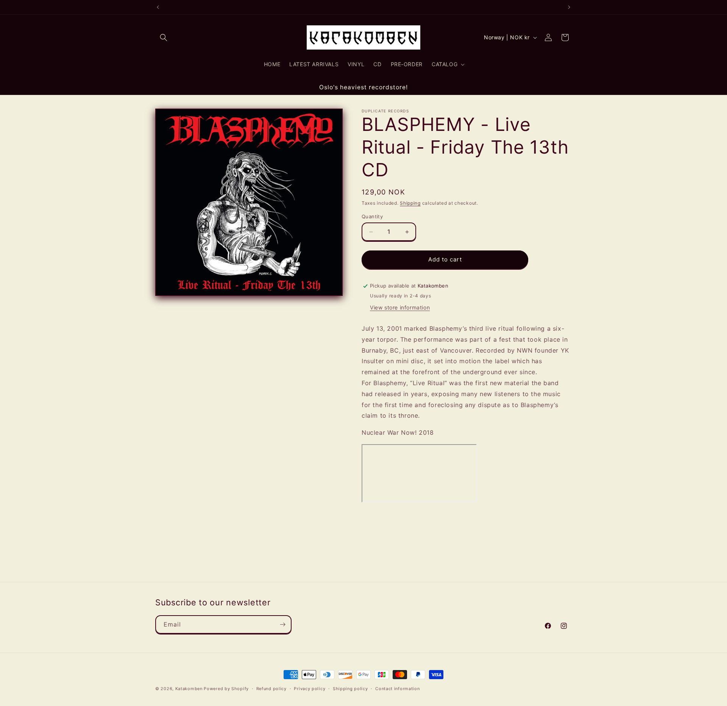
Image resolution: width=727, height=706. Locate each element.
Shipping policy (350, 688)
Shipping (410, 203)
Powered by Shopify (226, 688)
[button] (163, 37)
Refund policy (271, 688)
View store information (400, 307)
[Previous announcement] (158, 7)
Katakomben (189, 688)
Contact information (397, 688)
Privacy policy (309, 688)
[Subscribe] (282, 624)
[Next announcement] (569, 7)
